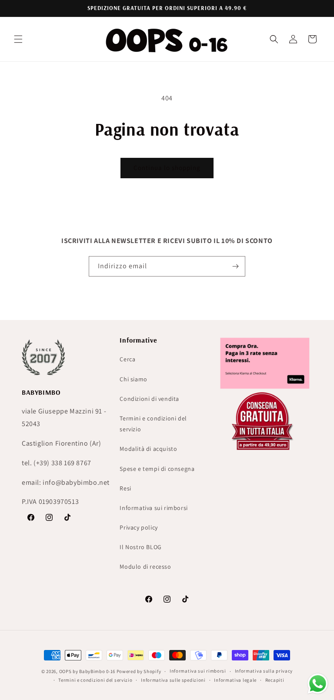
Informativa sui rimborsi (153, 508)
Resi (125, 488)
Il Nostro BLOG (140, 547)
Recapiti (274, 680)
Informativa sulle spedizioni (173, 680)
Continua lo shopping (167, 167)
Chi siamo (133, 379)
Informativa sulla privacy (264, 671)
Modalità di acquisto (148, 449)
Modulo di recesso (145, 566)
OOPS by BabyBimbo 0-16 (87, 671)
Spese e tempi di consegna (157, 469)
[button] (18, 39)
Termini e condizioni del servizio (153, 423)
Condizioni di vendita (149, 399)
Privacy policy (138, 527)
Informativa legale (235, 680)
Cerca (127, 359)
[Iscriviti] (235, 266)
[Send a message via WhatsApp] (318, 684)
